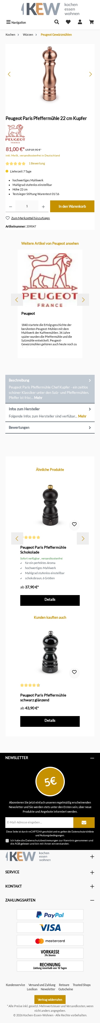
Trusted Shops (82, 985)
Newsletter (48, 989)
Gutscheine (65, 989)
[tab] (50, 389)
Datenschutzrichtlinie (82, 831)
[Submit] (84, 822)
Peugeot (28, 313)
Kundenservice (15, 985)
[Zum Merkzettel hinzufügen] (74, 525)
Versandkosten (75, 1006)
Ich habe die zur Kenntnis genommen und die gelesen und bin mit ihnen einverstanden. (51, 842)
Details (50, 599)
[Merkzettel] (68, 22)
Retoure (64, 985)
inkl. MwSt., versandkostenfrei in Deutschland (33, 155)
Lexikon (32, 989)
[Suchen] (57, 22)
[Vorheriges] (10, 74)
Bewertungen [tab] (19, 427)
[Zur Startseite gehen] (50, 9)
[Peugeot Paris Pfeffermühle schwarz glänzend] (50, 652)
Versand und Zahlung (42, 985)
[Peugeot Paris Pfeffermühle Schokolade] (50, 504)
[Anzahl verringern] (10, 206)
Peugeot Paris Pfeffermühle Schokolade (43, 549)
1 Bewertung (37, 163)
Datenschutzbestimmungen (41, 840)
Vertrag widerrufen (50, 999)
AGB (17, 843)
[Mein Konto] (80, 22)
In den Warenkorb (72, 206)
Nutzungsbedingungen (52, 835)
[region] (50, 74)
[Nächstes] (90, 74)
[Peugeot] (15, 133)
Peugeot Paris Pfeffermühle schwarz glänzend (43, 697)
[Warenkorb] (91, 22)
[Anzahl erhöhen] (43, 206)
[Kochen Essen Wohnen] (28, 856)
